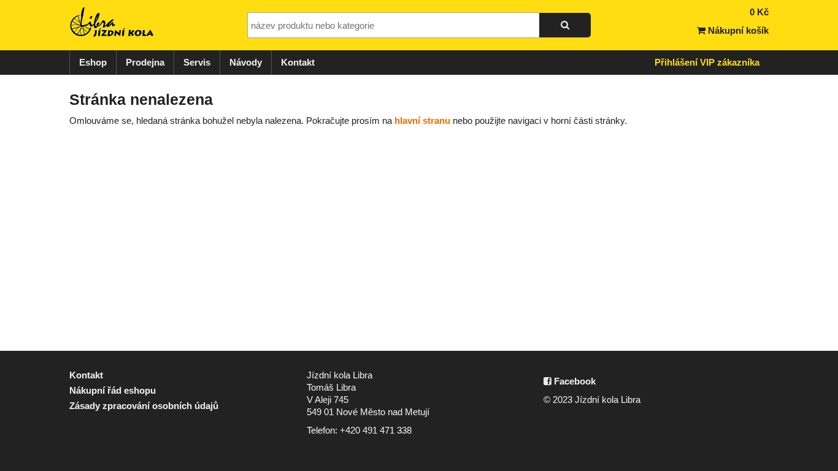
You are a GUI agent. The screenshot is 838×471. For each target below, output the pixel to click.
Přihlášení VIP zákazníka (707, 62)
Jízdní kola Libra (112, 22)
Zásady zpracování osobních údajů (143, 405)
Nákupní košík (737, 30)
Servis (196, 62)
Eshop (93, 62)
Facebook (574, 381)
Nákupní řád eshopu (112, 390)
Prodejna (145, 62)
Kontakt (298, 62)
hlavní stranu (422, 120)
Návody (245, 62)
